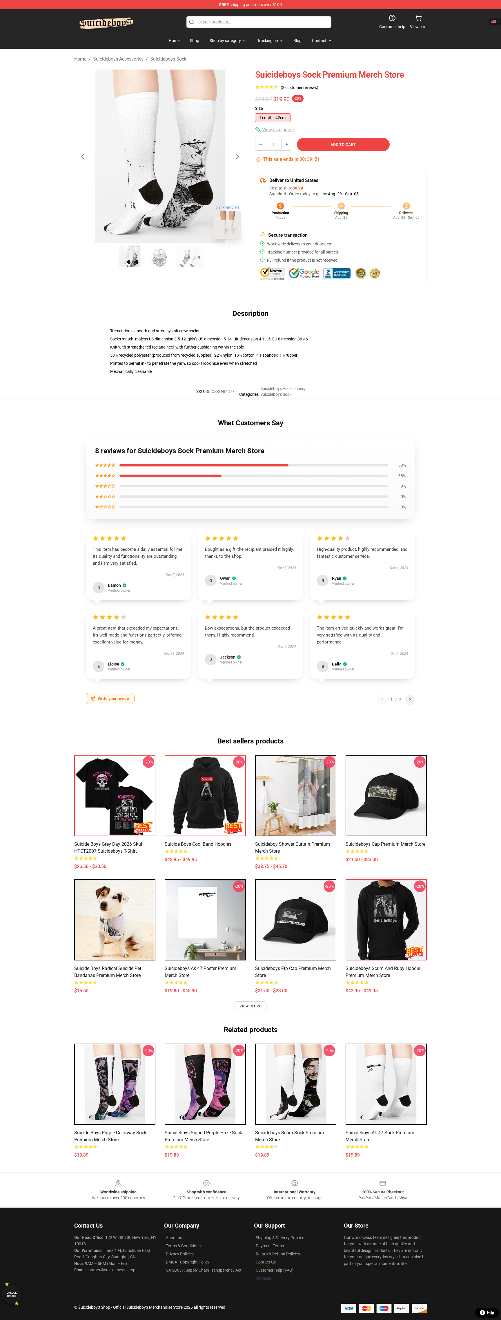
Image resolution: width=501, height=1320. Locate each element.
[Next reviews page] (410, 699)
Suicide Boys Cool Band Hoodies (198, 844)
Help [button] (490, 1313)
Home (80, 59)
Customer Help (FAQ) (275, 1270)
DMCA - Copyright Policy (187, 1262)
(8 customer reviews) (299, 87)
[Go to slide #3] (190, 256)
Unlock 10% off (12, 1294)
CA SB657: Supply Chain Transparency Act (204, 1270)
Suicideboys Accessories (118, 59)
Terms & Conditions (183, 1246)
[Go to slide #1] (130, 256)
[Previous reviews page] (382, 699)
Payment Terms (270, 1246)
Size (259, 108)
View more (250, 1006)
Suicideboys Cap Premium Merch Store (385, 844)
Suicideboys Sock (168, 59)
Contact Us (266, 1262)
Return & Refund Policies (278, 1254)
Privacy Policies (180, 1254)
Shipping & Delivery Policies (280, 1237)
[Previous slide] (83, 156)
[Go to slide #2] (160, 256)
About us (174, 1237)
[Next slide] (237, 156)
